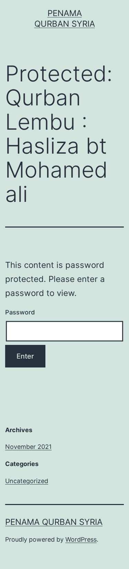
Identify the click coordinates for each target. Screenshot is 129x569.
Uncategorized (26, 480)
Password (20, 312)
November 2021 (28, 446)
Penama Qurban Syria (54, 522)
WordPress (81, 539)
